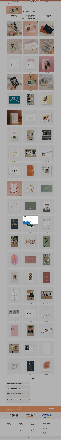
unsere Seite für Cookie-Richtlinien (27, 221)
